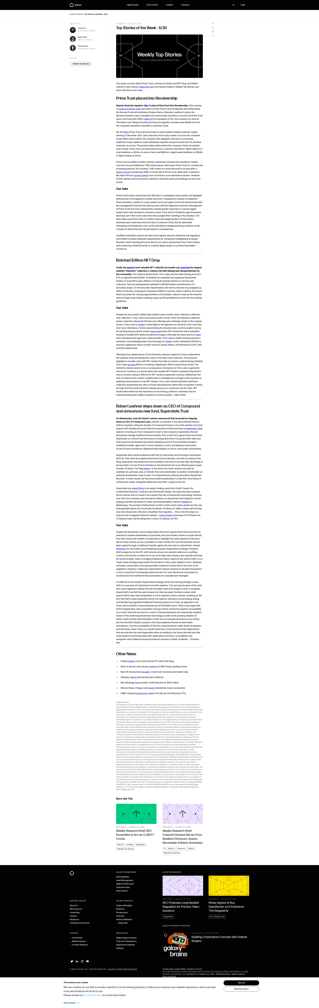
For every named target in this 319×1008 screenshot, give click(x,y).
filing (126, 132)
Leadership (75, 912)
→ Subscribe (121, 923)
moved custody (141, 175)
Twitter (141, 324)
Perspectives (122, 912)
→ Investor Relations (79, 945)
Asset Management (124, 880)
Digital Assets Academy (126, 938)
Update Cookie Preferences (122, 969)
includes (146, 672)
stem (198, 334)
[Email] (230, 35)
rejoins (131, 661)
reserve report (123, 172)
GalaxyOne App (123, 887)
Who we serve (76, 909)
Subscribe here (146, 87)
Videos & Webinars (124, 919)
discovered (156, 331)
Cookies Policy (93, 995)
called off (148, 119)
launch (152, 688)
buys (137, 682)
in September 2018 (193, 428)
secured (131, 364)
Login (242, 5)
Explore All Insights (124, 905)
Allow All (241, 983)
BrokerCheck (223, 974)
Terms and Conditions (174, 969)
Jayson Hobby (166, 515)
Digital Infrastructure (125, 884)
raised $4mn (138, 488)
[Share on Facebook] (230, 28)
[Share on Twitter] (230, 24)
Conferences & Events (79, 923)
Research (80, 14)
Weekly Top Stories (81, 64)
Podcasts (120, 916)
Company (185, 5)
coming (152, 666)
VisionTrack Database (125, 945)
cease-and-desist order (129, 109)
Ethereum (121, 549)
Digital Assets (132, 5)
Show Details (70, 1003)
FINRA (202, 974)
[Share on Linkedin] (230, 31)
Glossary (120, 948)
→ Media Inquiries (77, 941)
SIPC (213, 974)
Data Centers (152, 5)
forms (134, 677)
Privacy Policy (194, 969)
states (147, 468)
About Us (74, 905)
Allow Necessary (241, 989)
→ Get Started (76, 938)
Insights (169, 5)
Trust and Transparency (126, 941)
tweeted (185, 502)
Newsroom (74, 919)
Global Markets (122, 877)
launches (142, 693)
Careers (73, 916)
